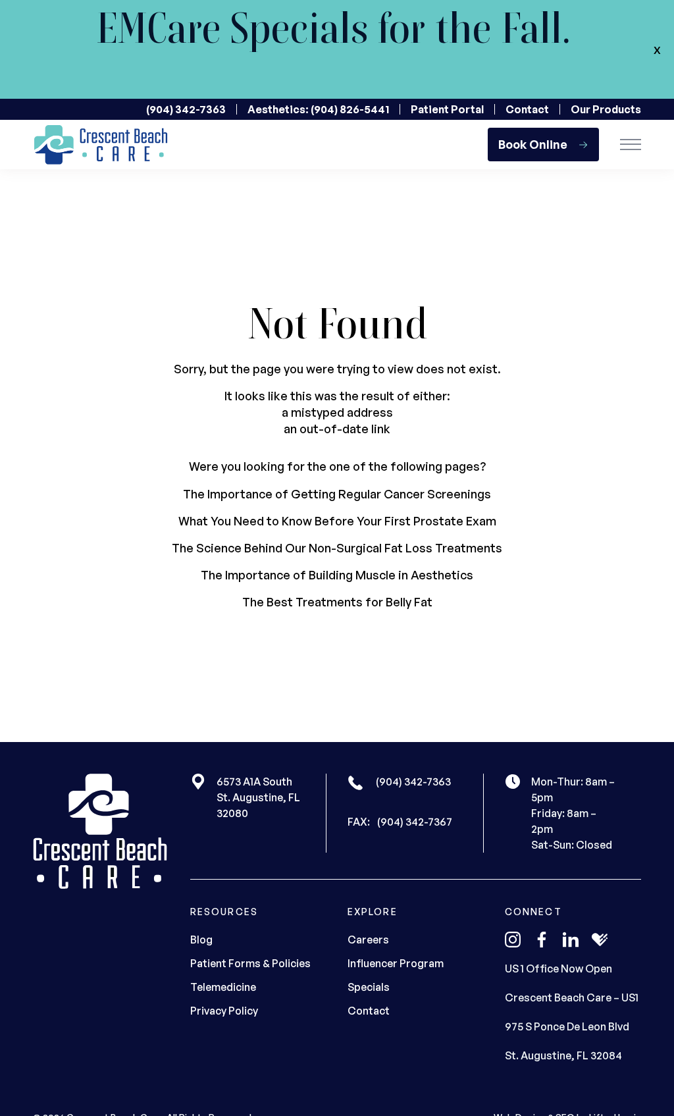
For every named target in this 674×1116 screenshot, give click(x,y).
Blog (201, 939)
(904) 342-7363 (186, 109)
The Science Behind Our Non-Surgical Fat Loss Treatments (337, 548)
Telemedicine (223, 987)
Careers (368, 939)
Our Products (606, 109)
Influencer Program (396, 963)
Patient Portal (447, 109)
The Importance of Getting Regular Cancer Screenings (337, 494)
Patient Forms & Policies (250, 963)
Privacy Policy (224, 1010)
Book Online (532, 144)
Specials (369, 987)
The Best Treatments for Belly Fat (337, 602)
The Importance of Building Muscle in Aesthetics (337, 575)
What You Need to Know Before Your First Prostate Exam (337, 521)
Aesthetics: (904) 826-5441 (318, 109)
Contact (527, 109)
